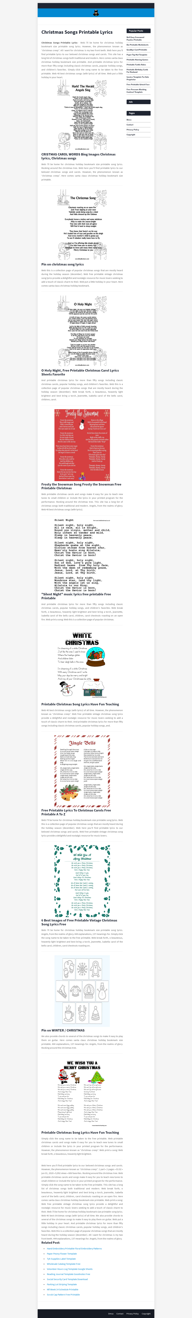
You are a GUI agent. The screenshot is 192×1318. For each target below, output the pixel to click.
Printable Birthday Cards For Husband (137, 70)
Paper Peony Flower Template (62, 1253)
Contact (130, 125)
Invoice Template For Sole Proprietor (138, 78)
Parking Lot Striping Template (62, 1284)
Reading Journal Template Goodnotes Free (68, 1274)
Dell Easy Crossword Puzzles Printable (135, 38)
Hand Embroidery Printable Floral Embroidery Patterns (74, 1248)
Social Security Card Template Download (67, 1279)
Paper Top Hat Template (137, 55)
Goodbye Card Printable (137, 50)
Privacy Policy (133, 130)
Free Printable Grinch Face (138, 84)
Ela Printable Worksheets (137, 45)
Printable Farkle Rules (136, 65)
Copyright (131, 134)
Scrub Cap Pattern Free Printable (63, 1294)
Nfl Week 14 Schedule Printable (62, 1289)
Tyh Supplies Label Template (61, 1258)
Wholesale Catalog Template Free (63, 1263)
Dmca (129, 120)
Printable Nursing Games (137, 60)
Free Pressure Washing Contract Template (136, 90)
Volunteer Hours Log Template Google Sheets (70, 1268)
